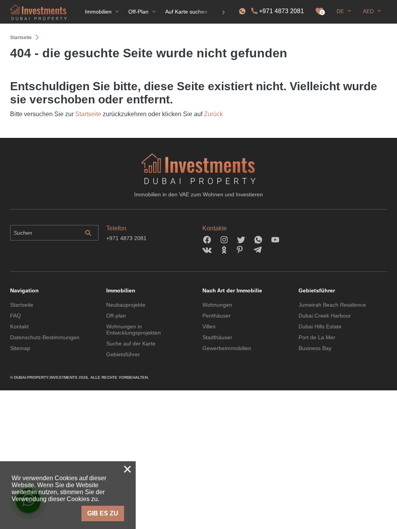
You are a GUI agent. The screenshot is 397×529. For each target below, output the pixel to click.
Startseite (88, 114)
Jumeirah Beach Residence (332, 305)
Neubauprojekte (125, 305)
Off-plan (116, 316)
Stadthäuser (217, 337)
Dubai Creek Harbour (325, 316)
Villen (209, 326)
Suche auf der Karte (130, 343)
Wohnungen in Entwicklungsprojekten (133, 329)
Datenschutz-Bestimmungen (44, 337)
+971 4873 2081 (281, 11)
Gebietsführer (123, 354)
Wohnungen (217, 305)
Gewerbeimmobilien (226, 348)
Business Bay (315, 348)
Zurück (213, 114)
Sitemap (20, 348)
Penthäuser (216, 316)
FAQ (15, 316)
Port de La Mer (317, 337)
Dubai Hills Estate (320, 326)
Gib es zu (102, 513)
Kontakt (19, 326)
